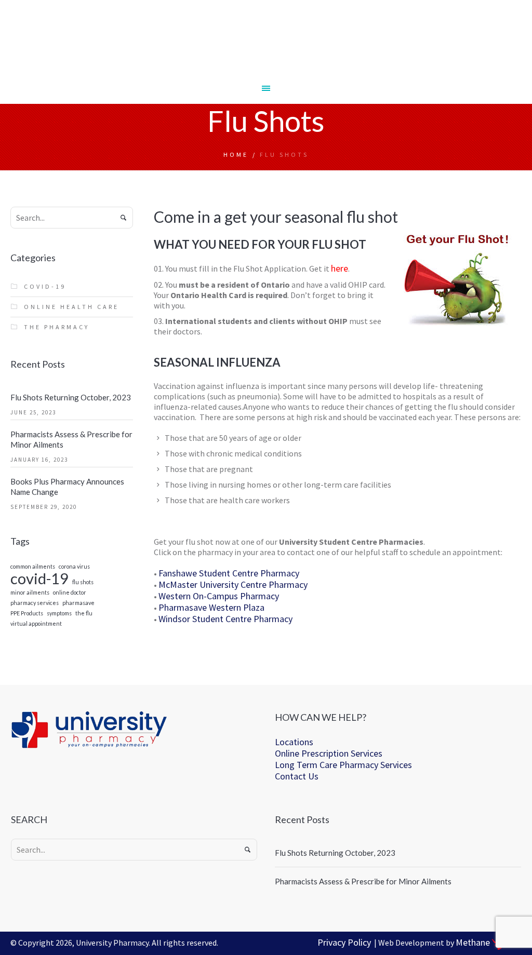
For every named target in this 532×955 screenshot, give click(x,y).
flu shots (83, 582)
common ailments (32, 567)
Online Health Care (71, 307)
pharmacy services (34, 603)
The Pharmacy (56, 327)
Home (235, 154)
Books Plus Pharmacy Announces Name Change (67, 486)
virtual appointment (36, 624)
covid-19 (39, 578)
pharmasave (78, 603)
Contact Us (296, 776)
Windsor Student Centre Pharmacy (225, 619)
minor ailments (29, 593)
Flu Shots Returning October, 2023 (70, 397)
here (339, 268)
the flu (83, 613)
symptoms (59, 613)
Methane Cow (489, 942)
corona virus (74, 567)
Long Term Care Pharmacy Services (343, 765)
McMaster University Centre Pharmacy (233, 584)
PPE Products (26, 613)
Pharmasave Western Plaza (211, 607)
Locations (294, 742)
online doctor (69, 593)
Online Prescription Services (328, 753)
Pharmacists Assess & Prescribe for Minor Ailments (71, 439)
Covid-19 (45, 286)
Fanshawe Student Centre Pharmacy (228, 573)
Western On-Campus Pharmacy (218, 596)
